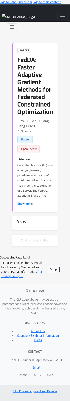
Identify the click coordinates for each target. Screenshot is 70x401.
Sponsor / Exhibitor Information (38, 336)
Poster (25, 139)
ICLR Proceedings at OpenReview (35, 391)
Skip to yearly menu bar (16, 2)
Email (36, 367)
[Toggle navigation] (12, 27)
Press (38, 340)
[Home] (18, 16)
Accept (53, 269)
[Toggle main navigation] (62, 16)
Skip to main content (47, 2)
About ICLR (38, 331)
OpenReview (29, 149)
